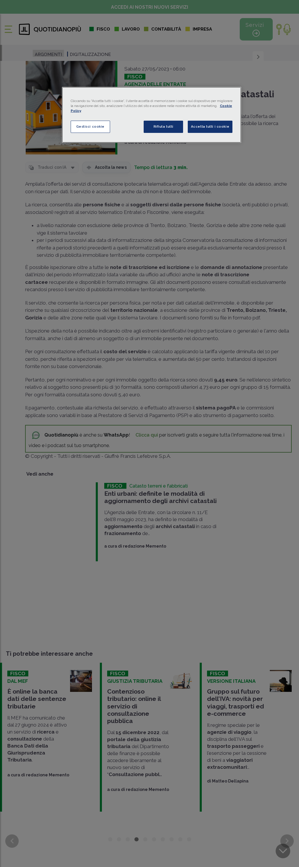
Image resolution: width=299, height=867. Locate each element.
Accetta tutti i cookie (210, 126)
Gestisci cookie (90, 126)
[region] (151, 115)
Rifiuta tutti (163, 126)
